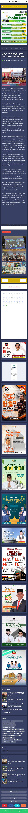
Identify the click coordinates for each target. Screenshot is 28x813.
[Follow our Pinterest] (4, 805)
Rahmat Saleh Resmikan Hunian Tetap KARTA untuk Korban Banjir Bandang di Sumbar (15, 781)
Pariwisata (5, 733)
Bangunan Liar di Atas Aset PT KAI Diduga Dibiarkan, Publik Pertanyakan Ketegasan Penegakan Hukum (12, 711)
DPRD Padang (19, 721)
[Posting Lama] (23, 280)
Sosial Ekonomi (6, 741)
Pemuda (19, 735)
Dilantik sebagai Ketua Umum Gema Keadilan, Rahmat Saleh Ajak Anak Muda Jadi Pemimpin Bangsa (16, 705)
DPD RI (12, 721)
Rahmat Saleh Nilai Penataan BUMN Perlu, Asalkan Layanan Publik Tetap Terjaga (16, 694)
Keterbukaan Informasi (8, 727)
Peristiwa (12, 737)
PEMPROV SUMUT (20, 731)
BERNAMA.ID (14, 811)
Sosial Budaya (17, 739)
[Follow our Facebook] (11, 805)
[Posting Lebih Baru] (5, 280)
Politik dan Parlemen (8, 739)
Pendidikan (5, 737)
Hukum (12, 723)
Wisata (13, 741)
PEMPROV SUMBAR (11, 731)
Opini (4, 731)
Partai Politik (12, 733)
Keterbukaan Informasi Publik (10, 729)
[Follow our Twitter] (17, 805)
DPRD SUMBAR (6, 723)
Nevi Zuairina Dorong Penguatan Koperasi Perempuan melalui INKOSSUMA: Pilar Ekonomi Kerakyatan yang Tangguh (13, 246)
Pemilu (4, 735)
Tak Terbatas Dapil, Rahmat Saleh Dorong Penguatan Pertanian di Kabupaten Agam (16, 699)
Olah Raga (21, 729)
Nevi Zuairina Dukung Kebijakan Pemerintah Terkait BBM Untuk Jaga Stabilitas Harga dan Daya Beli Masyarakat (13, 272)
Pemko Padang (11, 735)
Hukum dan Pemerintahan (9, 725)
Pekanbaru (19, 733)
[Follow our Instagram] (23, 805)
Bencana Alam (6, 721)
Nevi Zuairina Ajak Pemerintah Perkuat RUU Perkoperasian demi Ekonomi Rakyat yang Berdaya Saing (13, 259)
